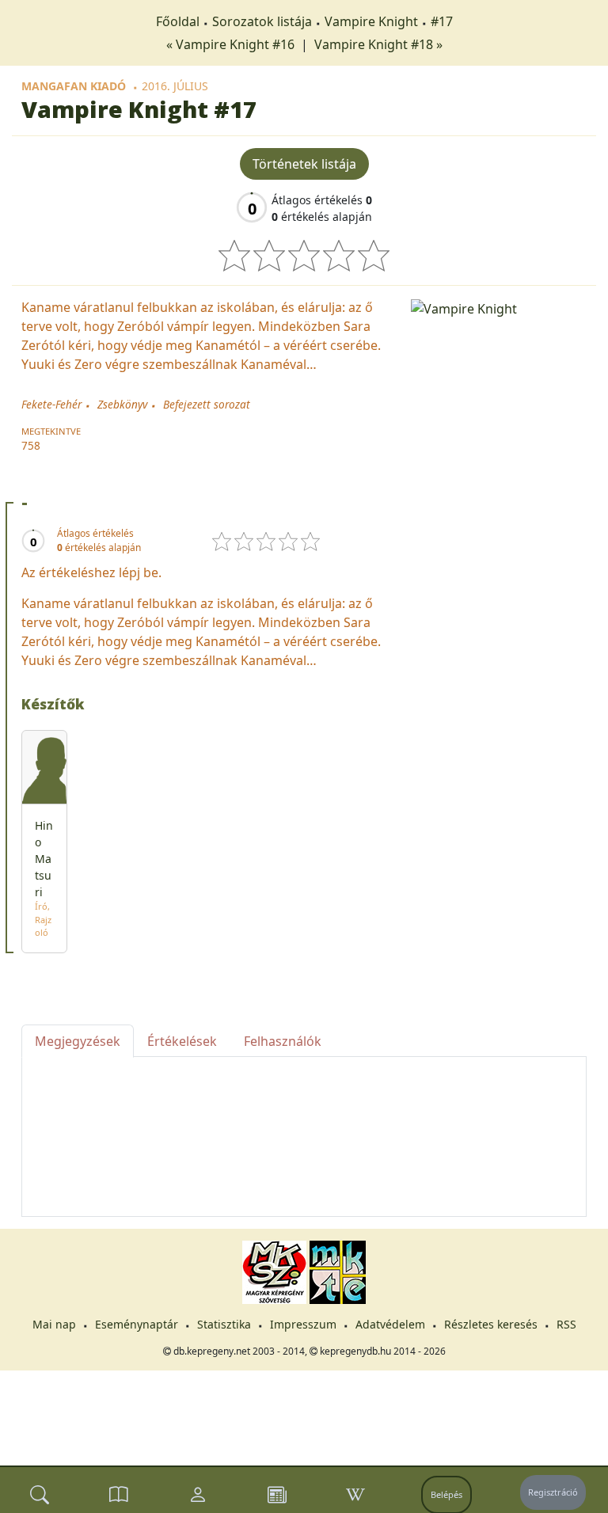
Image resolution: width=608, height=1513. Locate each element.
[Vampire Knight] (499, 307)
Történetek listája (304, 164)
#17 (442, 21)
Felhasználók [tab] (282, 1041)
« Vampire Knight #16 (232, 44)
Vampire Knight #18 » (378, 44)
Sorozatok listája (262, 21)
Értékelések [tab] (182, 1041)
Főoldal (178, 21)
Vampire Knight (371, 21)
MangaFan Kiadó (73, 85)
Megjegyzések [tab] (77, 1041)
